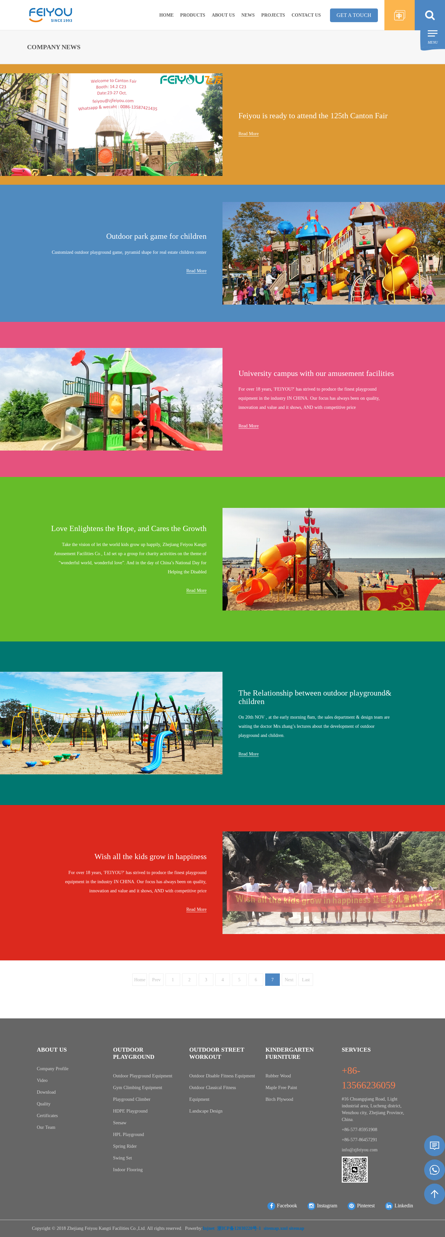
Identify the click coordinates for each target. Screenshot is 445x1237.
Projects (273, 15)
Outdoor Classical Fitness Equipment (212, 1093)
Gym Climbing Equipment (137, 1087)
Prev (156, 979)
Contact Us (306, 15)
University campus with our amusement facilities (316, 373)
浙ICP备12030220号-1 (239, 1228)
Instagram (327, 1205)
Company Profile (52, 1068)
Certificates (47, 1115)
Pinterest (366, 1205)
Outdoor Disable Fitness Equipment (222, 1075)
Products (192, 15)
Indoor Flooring (128, 1169)
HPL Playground (128, 1134)
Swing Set (122, 1158)
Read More (248, 133)
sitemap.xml (276, 1228)
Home (166, 15)
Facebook (287, 1205)
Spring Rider (125, 1146)
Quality (43, 1103)
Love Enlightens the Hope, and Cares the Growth (129, 528)
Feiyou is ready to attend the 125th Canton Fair (313, 115)
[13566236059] (434, 1169)
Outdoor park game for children (156, 236)
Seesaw (119, 1122)
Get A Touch (354, 15)
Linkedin (404, 1205)
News (248, 15)
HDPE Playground (130, 1111)
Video (42, 1080)
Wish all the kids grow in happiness (150, 856)
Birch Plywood (279, 1099)
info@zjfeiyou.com (360, 1149)
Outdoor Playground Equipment (142, 1075)
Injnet (209, 1228)
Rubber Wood (278, 1075)
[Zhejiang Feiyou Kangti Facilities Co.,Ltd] (50, 14)
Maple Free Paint (281, 1087)
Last (305, 979)
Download (46, 1092)
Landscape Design (206, 1111)
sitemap (296, 1228)
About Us (223, 15)
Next (289, 979)
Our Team (46, 1127)
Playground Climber (132, 1099)
